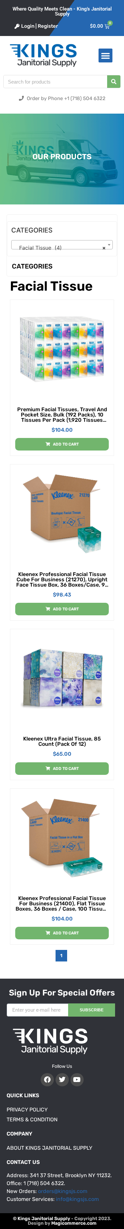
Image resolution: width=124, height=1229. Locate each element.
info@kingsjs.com (77, 1199)
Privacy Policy (27, 1109)
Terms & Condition (32, 1119)
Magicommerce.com (74, 1223)
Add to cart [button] (66, 444)
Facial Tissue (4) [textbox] (60, 247)
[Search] (113, 81)
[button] (105, 55)
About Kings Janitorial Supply (49, 1148)
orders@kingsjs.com (62, 1191)
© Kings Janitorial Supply (41, 1218)
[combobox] (62, 244)
